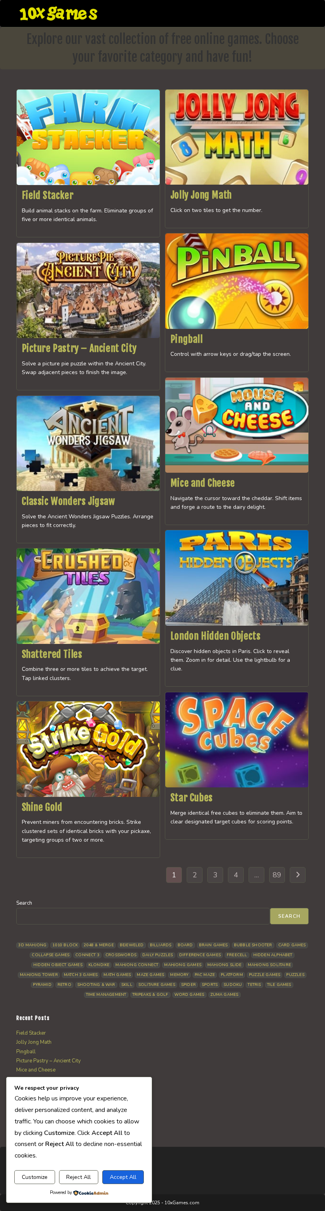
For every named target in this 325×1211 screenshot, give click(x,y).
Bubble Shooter (253, 945)
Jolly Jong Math (201, 195)
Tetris (254, 985)
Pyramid (42, 985)
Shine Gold (42, 807)
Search (24, 903)
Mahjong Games (182, 965)
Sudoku (233, 985)
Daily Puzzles (157, 955)
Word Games (189, 994)
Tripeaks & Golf (150, 994)
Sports (210, 985)
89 (277, 875)
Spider (188, 985)
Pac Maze (205, 975)
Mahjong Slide (224, 965)
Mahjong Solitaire (269, 965)
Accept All (123, 1177)
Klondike (99, 965)
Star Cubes (191, 798)
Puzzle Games (264, 975)
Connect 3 (87, 955)
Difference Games (200, 955)
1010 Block (65, 945)
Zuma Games (224, 994)
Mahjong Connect (136, 965)
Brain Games (213, 945)
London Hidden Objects (215, 636)
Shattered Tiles (52, 654)
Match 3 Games (81, 975)
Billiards (161, 945)
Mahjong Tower (39, 975)
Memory (179, 975)
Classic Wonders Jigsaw (68, 501)
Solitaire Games (156, 985)
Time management (106, 994)
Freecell (237, 955)
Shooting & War (96, 985)
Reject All (78, 1177)
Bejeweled (132, 945)
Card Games (292, 945)
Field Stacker (48, 195)
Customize (35, 1177)
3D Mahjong (32, 945)
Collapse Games (50, 955)
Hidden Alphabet (272, 955)
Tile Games (279, 985)
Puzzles (295, 975)
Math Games (117, 975)
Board (185, 945)
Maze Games (150, 975)
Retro (64, 985)
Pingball (186, 339)
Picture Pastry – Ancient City (79, 348)
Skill (126, 985)
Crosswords (120, 955)
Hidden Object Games (57, 965)
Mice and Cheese (202, 483)
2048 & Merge (98, 945)
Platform (232, 975)
